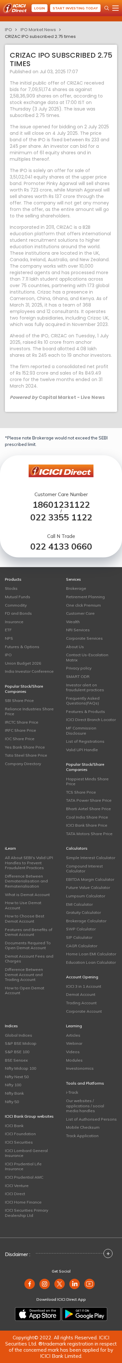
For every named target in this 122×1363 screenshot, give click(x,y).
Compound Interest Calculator (84, 869)
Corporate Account (84, 1011)
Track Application (82, 1135)
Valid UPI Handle (82, 749)
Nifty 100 (13, 1084)
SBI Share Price (19, 700)
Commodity (16, 605)
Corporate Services (84, 638)
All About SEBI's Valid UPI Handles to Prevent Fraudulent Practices (29, 862)
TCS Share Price (81, 792)
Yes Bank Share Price (25, 747)
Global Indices (18, 1035)
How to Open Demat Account (24, 990)
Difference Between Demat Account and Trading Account (24, 974)
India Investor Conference (29, 671)
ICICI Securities (19, 1142)
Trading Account (81, 1002)
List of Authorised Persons (91, 1119)
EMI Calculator (79, 904)
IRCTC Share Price (21, 722)
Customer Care (80, 613)
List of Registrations (85, 741)
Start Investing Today (75, 8)
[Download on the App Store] (38, 1314)
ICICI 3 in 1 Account (83, 986)
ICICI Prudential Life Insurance (23, 1166)
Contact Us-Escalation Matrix (87, 657)
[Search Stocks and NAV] (107, 8)
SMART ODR (77, 676)
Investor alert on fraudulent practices (85, 687)
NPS (9, 638)
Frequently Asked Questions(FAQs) (83, 701)
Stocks (11, 588)
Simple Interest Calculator (90, 857)
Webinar (74, 1043)
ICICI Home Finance (23, 1202)
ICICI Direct (15, 1193)
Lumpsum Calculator (85, 895)
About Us (75, 646)
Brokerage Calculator (86, 920)
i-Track (72, 1092)
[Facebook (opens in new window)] (29, 1284)
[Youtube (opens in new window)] (89, 1284)
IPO (8, 30)
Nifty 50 (12, 1101)
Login (39, 8)
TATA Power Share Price (89, 800)
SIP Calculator (79, 937)
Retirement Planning (85, 596)
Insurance (14, 621)
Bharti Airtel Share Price (88, 808)
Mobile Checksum (83, 1127)
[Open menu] (115, 8)
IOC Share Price (19, 738)
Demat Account (80, 994)
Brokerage (76, 588)
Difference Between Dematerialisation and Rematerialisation (26, 881)
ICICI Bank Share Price (86, 825)
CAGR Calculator (81, 945)
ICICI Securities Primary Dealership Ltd (26, 1213)
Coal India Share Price (87, 817)
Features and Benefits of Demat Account (28, 932)
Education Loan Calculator (91, 962)
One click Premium (83, 605)
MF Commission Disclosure (81, 731)
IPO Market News (38, 30)
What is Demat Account (27, 894)
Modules (74, 1060)
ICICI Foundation (20, 1133)
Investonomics (80, 1068)
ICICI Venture (17, 1185)
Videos (73, 1051)
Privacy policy (78, 668)
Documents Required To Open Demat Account (28, 945)
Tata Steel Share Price (26, 755)
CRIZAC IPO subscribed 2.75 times (40, 36)
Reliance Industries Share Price (29, 711)
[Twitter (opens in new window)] (59, 1284)
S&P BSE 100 (17, 1051)
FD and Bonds (18, 613)
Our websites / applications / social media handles (85, 1105)
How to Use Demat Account (23, 905)
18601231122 (61, 504)
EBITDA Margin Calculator (90, 879)
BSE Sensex (16, 1060)
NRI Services (78, 629)
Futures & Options (22, 646)
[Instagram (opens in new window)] (44, 1284)
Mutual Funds (17, 596)
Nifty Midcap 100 (20, 1068)
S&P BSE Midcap (20, 1043)
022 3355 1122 (61, 517)
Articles (73, 1035)
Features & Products (85, 711)
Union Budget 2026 (23, 663)
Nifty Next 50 (17, 1076)
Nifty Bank (14, 1093)
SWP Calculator (81, 928)
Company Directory (23, 763)
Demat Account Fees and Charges (29, 959)
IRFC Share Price (20, 730)
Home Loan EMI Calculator (91, 953)
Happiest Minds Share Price (87, 781)
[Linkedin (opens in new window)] (74, 1284)
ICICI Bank (14, 1125)
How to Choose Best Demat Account (24, 919)
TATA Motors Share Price (89, 833)
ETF (8, 629)
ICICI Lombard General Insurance (26, 1153)
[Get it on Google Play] (84, 1314)
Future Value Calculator (88, 887)
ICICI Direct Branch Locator (91, 719)
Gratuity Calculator (83, 912)
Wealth (73, 621)
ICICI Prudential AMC (24, 1177)
